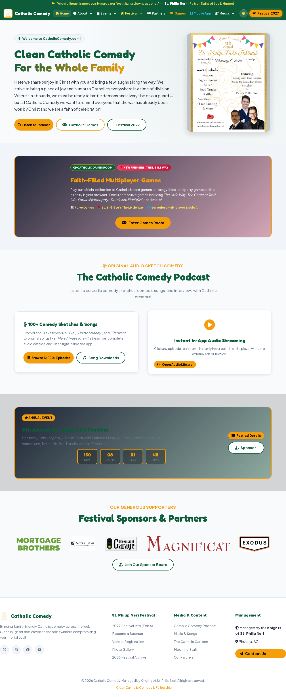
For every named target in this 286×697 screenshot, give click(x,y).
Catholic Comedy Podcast (195, 625)
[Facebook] (27, 649)
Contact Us (255, 653)
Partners (158, 13)
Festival (131, 13)
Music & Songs (185, 633)
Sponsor (248, 447)
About (82, 13)
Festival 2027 (268, 13)
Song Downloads (103, 357)
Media (224, 13)
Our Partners (184, 657)
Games (180, 13)
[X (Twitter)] (4, 649)
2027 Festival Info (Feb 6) (132, 625)
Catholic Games (83, 125)
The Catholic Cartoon (191, 641)
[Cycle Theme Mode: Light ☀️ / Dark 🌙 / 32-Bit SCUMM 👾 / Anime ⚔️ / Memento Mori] (244, 13)
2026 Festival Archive (129, 657)
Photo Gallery (123, 649)
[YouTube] (39, 649)
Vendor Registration (128, 641)
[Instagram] (16, 649)
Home (64, 13)
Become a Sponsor (127, 633)
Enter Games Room (146, 222)
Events (106, 13)
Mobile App (202, 13)
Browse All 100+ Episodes (51, 358)
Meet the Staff (185, 649)
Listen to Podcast (36, 125)
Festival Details (248, 435)
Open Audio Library (177, 364)
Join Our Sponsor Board (146, 564)
